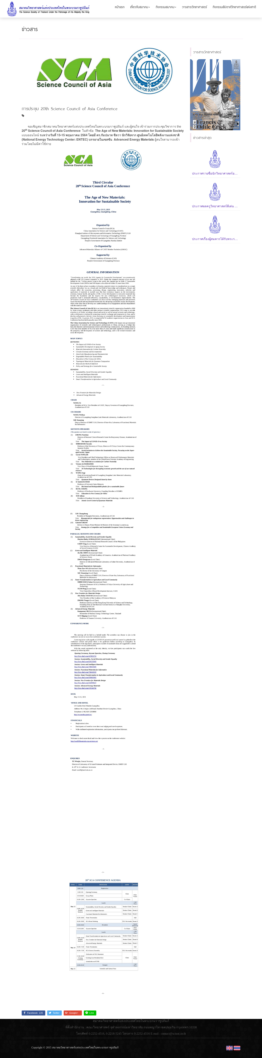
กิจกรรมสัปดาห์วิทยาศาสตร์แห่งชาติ (234, 7)
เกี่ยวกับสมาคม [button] (139, 7)
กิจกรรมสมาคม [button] (165, 7)
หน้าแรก (119, 7)
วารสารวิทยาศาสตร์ (194, 7)
